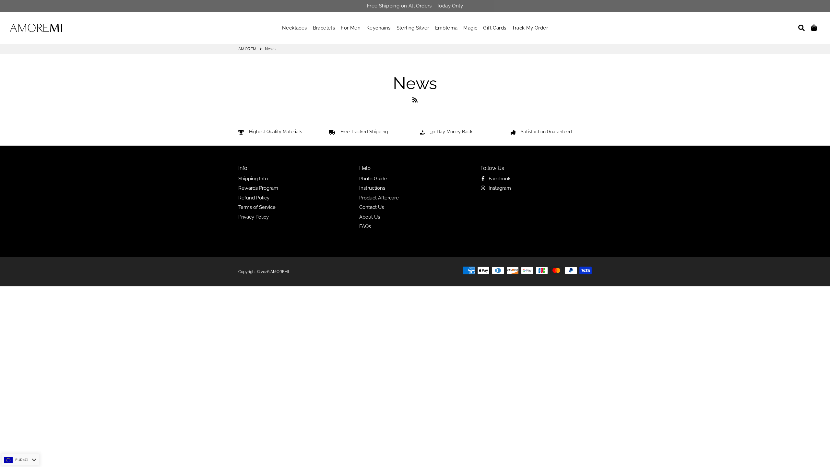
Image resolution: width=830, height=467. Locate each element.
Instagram (499, 188)
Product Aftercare (379, 198)
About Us (369, 217)
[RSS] (415, 101)
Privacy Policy (253, 217)
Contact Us (371, 207)
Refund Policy (253, 198)
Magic (470, 28)
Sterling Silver (413, 28)
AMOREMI (248, 49)
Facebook (499, 179)
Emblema (446, 28)
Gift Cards (494, 28)
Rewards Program (258, 188)
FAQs (365, 226)
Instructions (372, 188)
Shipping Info (253, 179)
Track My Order (530, 28)
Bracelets (324, 28)
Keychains (378, 28)
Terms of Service (257, 207)
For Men (351, 28)
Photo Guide (373, 179)
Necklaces (294, 28)
